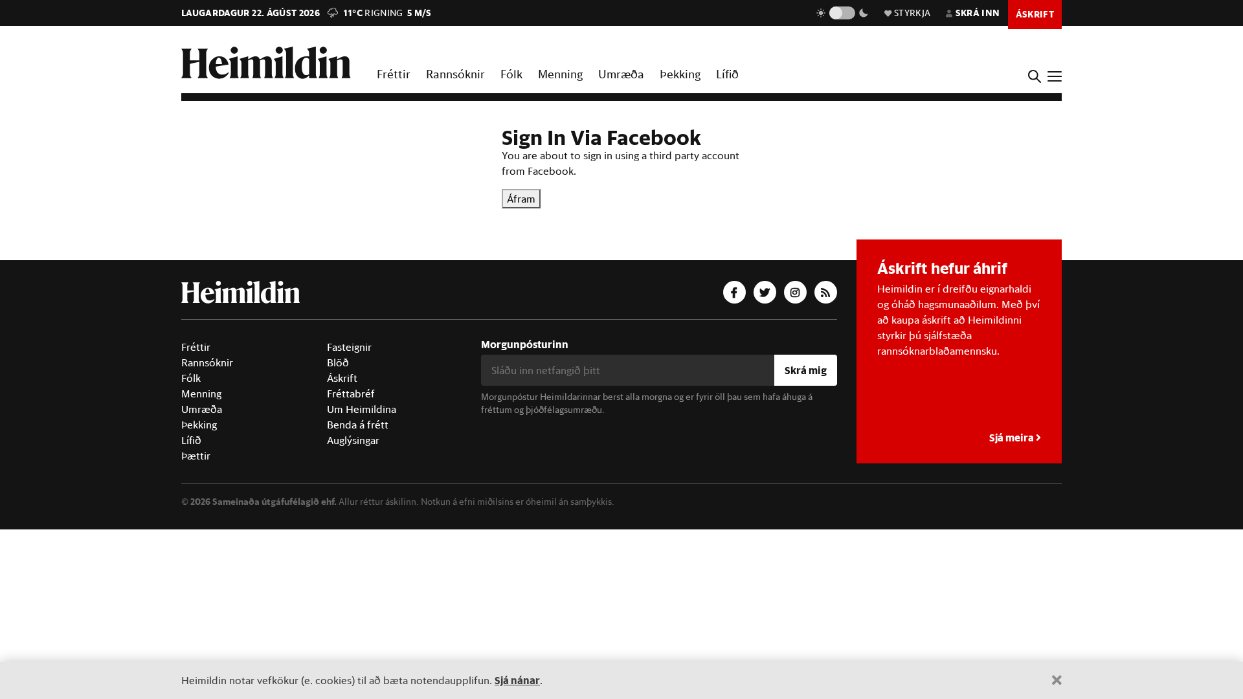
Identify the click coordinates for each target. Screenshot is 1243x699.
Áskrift (342, 378)
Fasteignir (349, 346)
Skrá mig (806, 370)
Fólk (511, 74)
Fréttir (393, 74)
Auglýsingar (353, 440)
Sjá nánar (517, 680)
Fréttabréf (351, 393)
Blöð (338, 362)
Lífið (727, 74)
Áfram (521, 198)
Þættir (195, 455)
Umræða (621, 74)
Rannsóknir (455, 74)
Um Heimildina (361, 409)
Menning (560, 74)
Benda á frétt (357, 424)
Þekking (680, 74)
